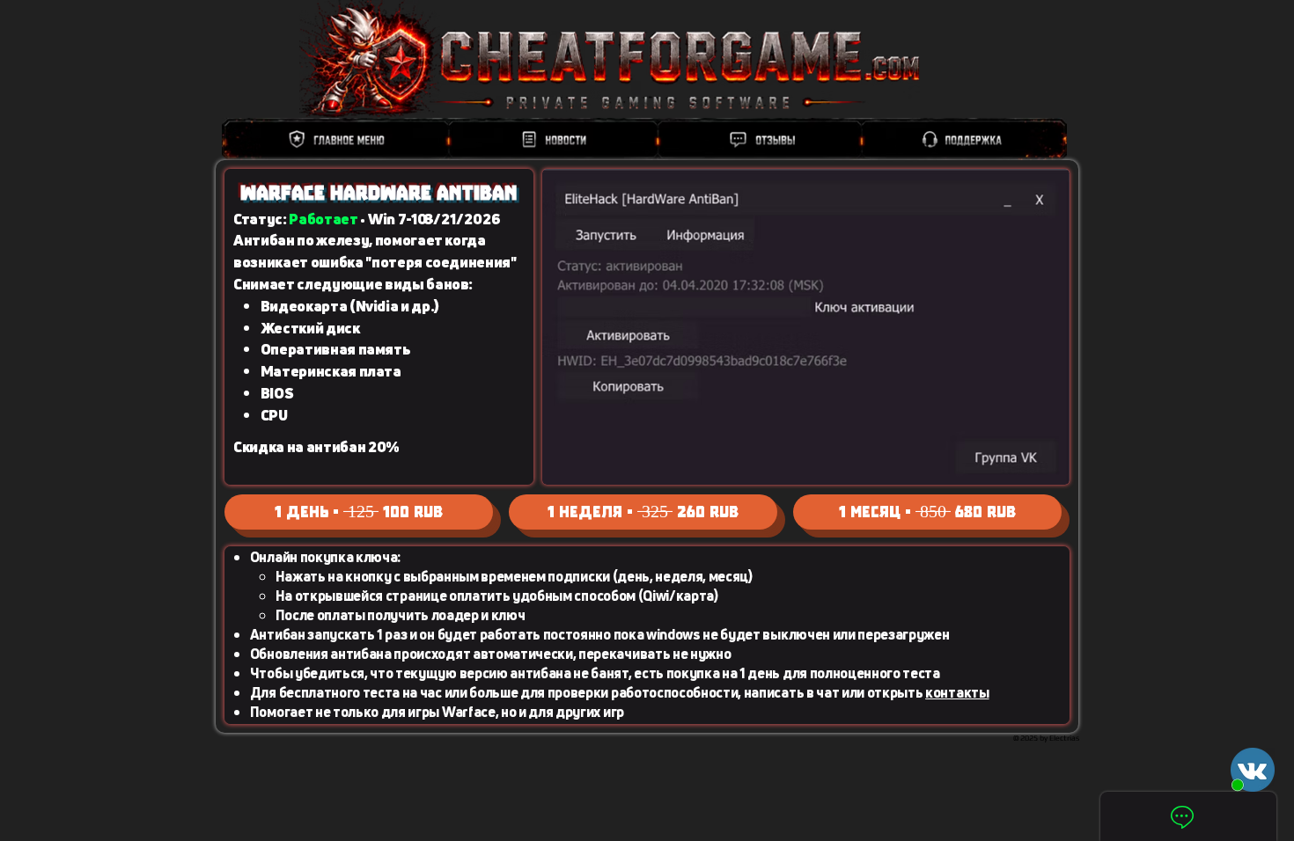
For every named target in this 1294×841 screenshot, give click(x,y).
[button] (1253, 770)
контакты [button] (957, 692)
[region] (644, 139)
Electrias (1064, 738)
